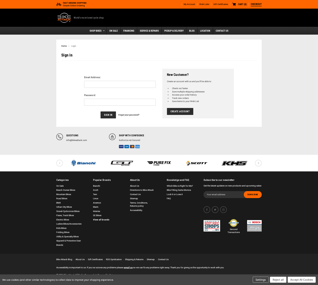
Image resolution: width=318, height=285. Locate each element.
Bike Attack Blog (64, 259)
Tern (95, 194)
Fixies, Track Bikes (65, 215)
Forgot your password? (128, 115)
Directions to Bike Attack (142, 190)
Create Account (180, 111)
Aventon (97, 203)
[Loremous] (83, 163)
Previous (59, 163)
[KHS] (234, 163)
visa (126, 146)
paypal (121, 146)
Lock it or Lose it (175, 194)
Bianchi (96, 186)
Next (258, 163)
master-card (132, 146)
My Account (189, 4)
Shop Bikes (96, 30)
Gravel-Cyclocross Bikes (68, 211)
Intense (96, 211)
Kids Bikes (61, 228)
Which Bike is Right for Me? (180, 186)
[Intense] (159, 163)
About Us (134, 186)
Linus (95, 198)
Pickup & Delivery (174, 30)
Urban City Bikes (64, 207)
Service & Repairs (149, 30)
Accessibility (136, 210)
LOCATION (205, 30)
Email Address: (92, 77)
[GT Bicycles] (121, 163)
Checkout (256, 4)
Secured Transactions (234, 230)
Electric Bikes (62, 219)
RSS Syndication (114, 259)
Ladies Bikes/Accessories (68, 224)
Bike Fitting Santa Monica (179, 190)
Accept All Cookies (301, 280)
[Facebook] (207, 209)
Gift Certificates (220, 4)
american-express (137, 146)
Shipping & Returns (134, 259)
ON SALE (113, 30)
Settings (261, 280)
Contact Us (222, 30)
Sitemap (134, 198)
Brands (59, 245)
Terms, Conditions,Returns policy (139, 204)
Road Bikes (61, 198)
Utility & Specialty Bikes (67, 236)
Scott (95, 190)
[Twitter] (215, 209)
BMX (58, 203)
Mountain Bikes (63, 194)
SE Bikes (97, 215)
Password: (90, 95)
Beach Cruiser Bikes (65, 190)
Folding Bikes (62, 232)
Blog (192, 30)
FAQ (169, 198)
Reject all (278, 280)
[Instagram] (223, 209)
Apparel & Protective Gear (68, 240)
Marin (95, 207)
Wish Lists (204, 4)
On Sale (60, 186)
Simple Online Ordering (74, 4)
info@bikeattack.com (76, 140)
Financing (128, 30)
